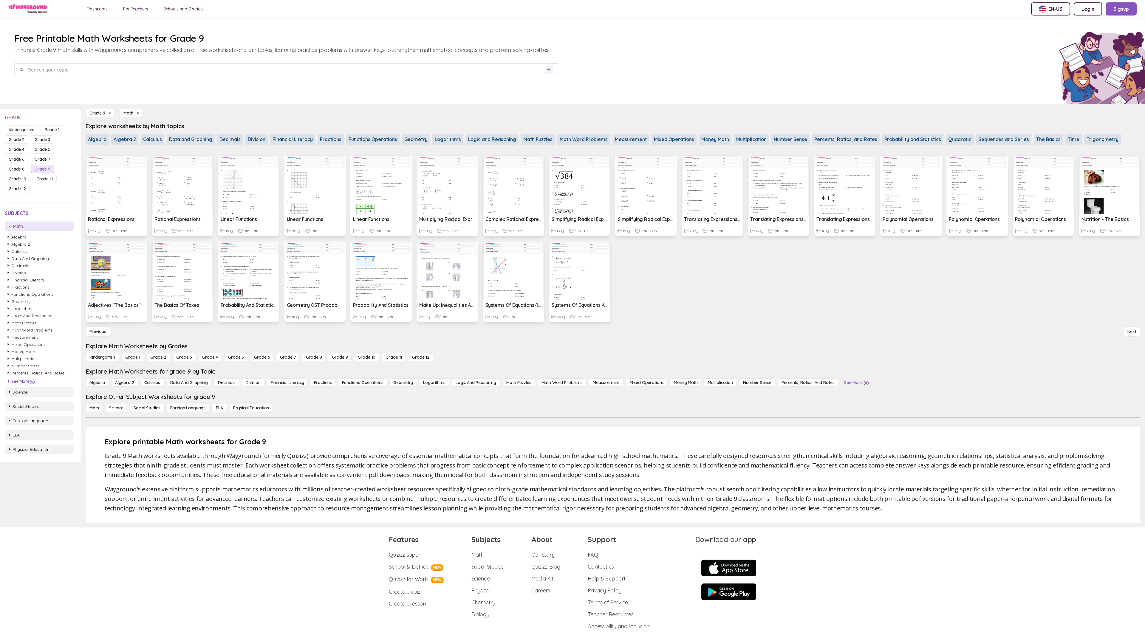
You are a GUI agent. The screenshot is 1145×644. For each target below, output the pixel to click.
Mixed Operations (674, 139)
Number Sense (790, 139)
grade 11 (44, 179)
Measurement (631, 139)
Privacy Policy (604, 590)
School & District (415, 566)
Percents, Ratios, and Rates (845, 139)
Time (1073, 139)
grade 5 (42, 149)
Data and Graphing (190, 139)
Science (480, 578)
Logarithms (448, 139)
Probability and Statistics (912, 139)
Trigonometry (1102, 139)
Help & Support (606, 578)
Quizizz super (404, 554)
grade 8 (16, 169)
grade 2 (16, 139)
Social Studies (487, 566)
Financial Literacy (293, 139)
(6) (23, 381)
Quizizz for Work (415, 579)
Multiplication (751, 139)
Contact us (601, 566)
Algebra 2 (125, 139)
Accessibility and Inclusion (619, 626)
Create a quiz (405, 591)
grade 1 (51, 129)
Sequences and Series (1004, 139)
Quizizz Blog (545, 566)
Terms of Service (608, 602)
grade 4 (16, 149)
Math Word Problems (584, 139)
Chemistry (483, 602)
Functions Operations (373, 139)
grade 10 (17, 179)
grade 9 (42, 169)
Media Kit (542, 578)
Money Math (715, 139)
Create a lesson (407, 603)
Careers (540, 590)
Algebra (97, 139)
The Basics (1048, 139)
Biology (480, 614)
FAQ (593, 554)
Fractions (330, 139)
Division (256, 139)
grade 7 (42, 159)
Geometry (416, 139)
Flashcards (97, 9)
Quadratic (959, 139)
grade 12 (17, 188)
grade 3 (42, 139)
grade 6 (16, 159)
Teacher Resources (610, 614)
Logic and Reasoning (492, 139)
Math (477, 554)
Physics (480, 590)
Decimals (230, 139)
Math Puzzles (538, 139)
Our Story (543, 554)
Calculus (152, 139)
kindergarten (21, 129)
